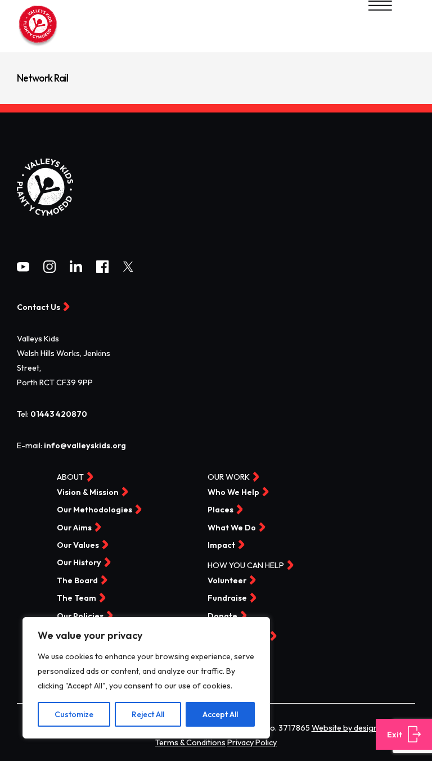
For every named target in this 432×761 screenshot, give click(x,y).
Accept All (220, 714)
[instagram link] (49, 270)
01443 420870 (58, 414)
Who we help (233, 492)
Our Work (229, 477)
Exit (394, 735)
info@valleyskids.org (85, 445)
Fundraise (227, 598)
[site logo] (45, 225)
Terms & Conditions (190, 742)
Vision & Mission (88, 492)
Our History (79, 563)
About (70, 477)
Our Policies (80, 616)
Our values (78, 545)
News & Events (237, 637)
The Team (76, 598)
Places (220, 510)
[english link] (38, 45)
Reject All (148, 714)
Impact (221, 545)
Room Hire (228, 654)
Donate (222, 616)
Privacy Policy (252, 742)
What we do (232, 528)
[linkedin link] (76, 269)
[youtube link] (23, 269)
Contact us (232, 672)
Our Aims (74, 528)
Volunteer (227, 580)
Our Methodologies (94, 510)
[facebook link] (102, 270)
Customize (74, 714)
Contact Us (38, 307)
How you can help (246, 566)
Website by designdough (357, 728)
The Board (77, 580)
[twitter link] (128, 269)
